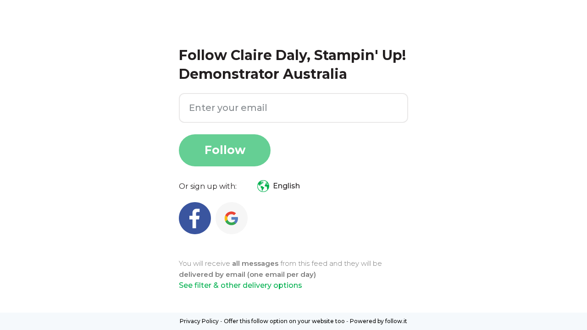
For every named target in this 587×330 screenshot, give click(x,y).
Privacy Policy (199, 321)
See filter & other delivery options (240, 285)
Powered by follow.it (378, 321)
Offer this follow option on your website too (284, 321)
